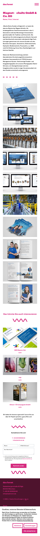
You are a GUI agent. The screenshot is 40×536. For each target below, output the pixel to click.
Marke (5, 19)
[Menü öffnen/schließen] (36, 4)
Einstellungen (30, 525)
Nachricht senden (18, 466)
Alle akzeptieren (30, 531)
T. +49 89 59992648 (18, 438)
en (28, 499)
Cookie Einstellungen (16, 499)
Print (10, 19)
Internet (16, 19)
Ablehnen (17, 525)
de (26, 499)
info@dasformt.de (18, 440)
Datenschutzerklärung (27, 458)
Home (5, 506)
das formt (8, 482)
